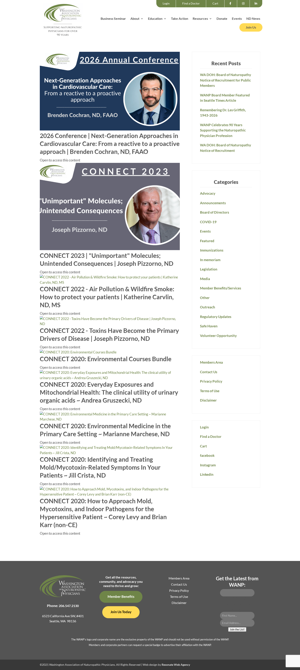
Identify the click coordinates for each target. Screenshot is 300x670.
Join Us (251, 27)
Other (205, 298)
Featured (207, 241)
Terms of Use (209, 391)
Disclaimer (208, 400)
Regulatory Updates (215, 317)
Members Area (211, 362)
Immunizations (211, 250)
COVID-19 (208, 222)
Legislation (208, 269)
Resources (200, 18)
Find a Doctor (191, 3)
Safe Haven (209, 326)
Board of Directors (214, 212)
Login (166, 3)
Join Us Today (120, 612)
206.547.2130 (69, 606)
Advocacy (207, 193)
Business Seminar (113, 18)
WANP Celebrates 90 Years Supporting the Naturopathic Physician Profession (223, 130)
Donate (222, 18)
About (134, 18)
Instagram (208, 465)
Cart (215, 3)
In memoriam (210, 260)
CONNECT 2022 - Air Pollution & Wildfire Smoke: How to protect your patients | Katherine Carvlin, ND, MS (107, 296)
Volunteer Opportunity (218, 335)
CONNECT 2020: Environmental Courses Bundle (105, 358)
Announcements (213, 203)
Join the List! (237, 629)
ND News (253, 18)
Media (205, 279)
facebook (207, 455)
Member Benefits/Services (220, 288)
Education (155, 18)
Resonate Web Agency (176, 664)
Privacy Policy (211, 381)
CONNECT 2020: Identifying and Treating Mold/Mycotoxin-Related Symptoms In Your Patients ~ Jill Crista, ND (100, 467)
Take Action (179, 18)
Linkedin (206, 474)
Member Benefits (121, 596)
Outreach (207, 307)
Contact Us (208, 372)
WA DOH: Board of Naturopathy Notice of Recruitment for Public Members (225, 80)
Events (237, 18)
